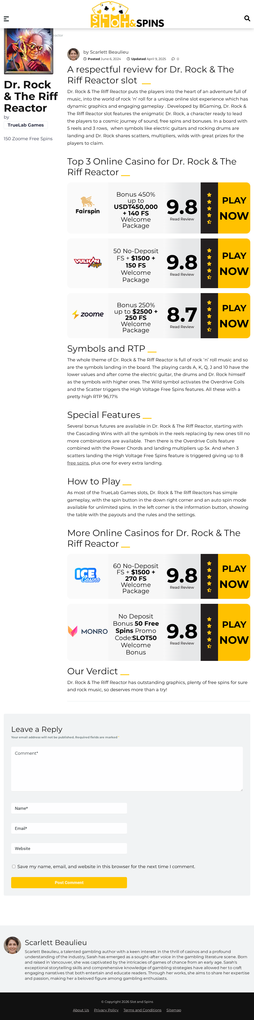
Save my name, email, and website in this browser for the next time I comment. (106, 866)
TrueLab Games (26, 125)
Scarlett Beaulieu (109, 52)
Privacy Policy (106, 1010)
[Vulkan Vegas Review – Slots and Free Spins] (87, 263)
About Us (81, 1010)
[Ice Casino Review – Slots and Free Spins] (87, 576)
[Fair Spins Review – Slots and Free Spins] (87, 208)
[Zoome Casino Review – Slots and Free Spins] (87, 316)
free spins (78, 463)
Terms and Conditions (142, 1010)
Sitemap (173, 1010)
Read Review (182, 219)
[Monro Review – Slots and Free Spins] (87, 632)
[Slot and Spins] (127, 14)
